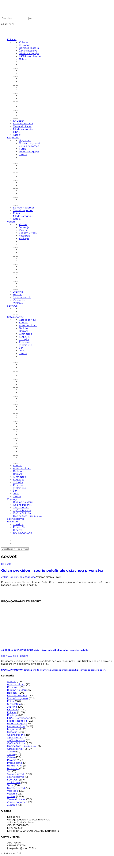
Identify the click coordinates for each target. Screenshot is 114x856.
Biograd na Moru (23, 502)
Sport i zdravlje (15, 518)
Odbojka (24, 339)
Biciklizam (25, 328)
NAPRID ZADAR (22, 532)
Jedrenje (24, 227)
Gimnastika (26, 333)
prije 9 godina (27, 577)
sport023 (6, 655)
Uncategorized (16, 788)
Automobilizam (28, 325)
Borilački (24, 331)
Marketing (13, 521)
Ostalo (23, 59)
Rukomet (24, 342)
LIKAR (16, 132)
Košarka (11, 39)
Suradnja (18, 524)
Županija (12, 499)
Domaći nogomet (29, 143)
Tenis (22, 350)
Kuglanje (24, 336)
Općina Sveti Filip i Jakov (27, 516)
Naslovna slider (16, 726)
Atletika (23, 322)
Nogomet (13, 137)
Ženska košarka (28, 50)
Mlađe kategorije (29, 53)
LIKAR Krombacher (30, 56)
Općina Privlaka (22, 510)
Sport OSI (12, 305)
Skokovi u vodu (28, 232)
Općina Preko (21, 507)
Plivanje (23, 230)
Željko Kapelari (9, 577)
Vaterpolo (24, 235)
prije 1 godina (20, 655)
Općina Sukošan (22, 513)
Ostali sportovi (15, 317)
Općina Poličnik (22, 504)
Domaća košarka (29, 47)
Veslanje (24, 238)
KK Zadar (24, 45)
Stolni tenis (25, 345)
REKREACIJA (14, 765)
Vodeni (11, 221)
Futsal (22, 148)
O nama (17, 530)
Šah (21, 347)
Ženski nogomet (29, 146)
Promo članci (20, 527)
